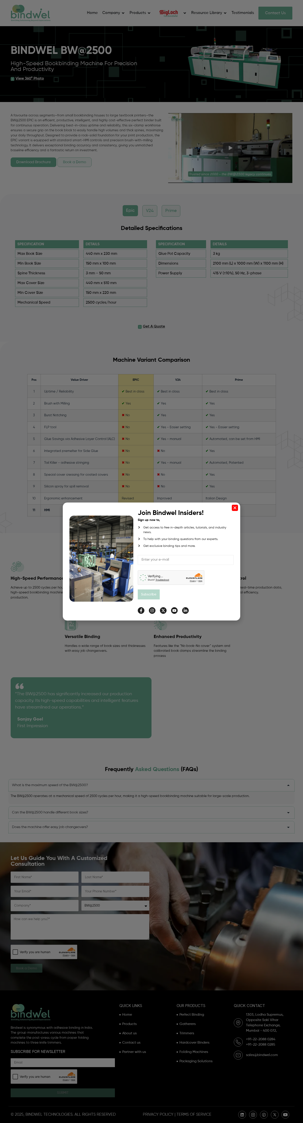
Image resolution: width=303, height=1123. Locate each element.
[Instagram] (152, 610)
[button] (235, 508)
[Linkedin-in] (185, 610)
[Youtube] (174, 610)
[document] (151, 561)
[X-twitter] (163, 610)
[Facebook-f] (141, 610)
